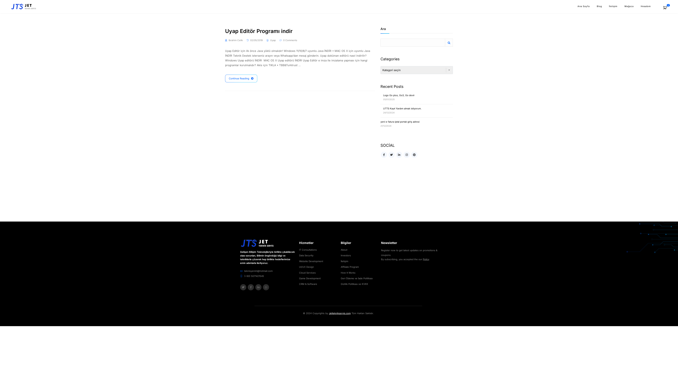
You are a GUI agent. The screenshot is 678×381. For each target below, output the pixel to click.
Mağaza (629, 6)
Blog (599, 6)
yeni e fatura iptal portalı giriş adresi (400, 121)
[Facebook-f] (251, 287)
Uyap (273, 40)
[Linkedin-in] (258, 287)
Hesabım (646, 6)
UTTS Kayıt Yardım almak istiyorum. (402, 108)
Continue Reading (239, 78)
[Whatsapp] (266, 287)
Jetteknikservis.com (340, 313)
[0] (667, 9)
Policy (426, 259)
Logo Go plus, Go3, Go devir (399, 95)
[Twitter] (243, 287)
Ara (383, 29)
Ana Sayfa (584, 6)
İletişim (613, 6)
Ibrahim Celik (236, 40)
